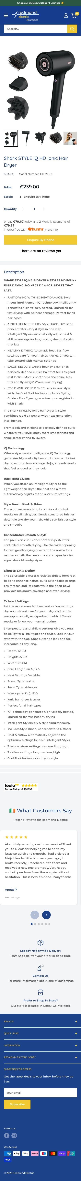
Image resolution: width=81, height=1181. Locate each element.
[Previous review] (34, 915)
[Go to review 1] (32, 924)
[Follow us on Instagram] (14, 1135)
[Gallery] (40, 94)
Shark (8, 173)
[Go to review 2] (35, 924)
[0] (73, 15)
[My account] (66, 15)
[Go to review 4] (42, 924)
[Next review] (46, 915)
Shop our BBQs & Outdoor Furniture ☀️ (40, 2)
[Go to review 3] (39, 924)
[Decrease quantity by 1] (24, 209)
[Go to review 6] (49, 924)
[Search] (72, 29)
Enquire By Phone (40, 240)
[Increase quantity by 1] (45, 209)
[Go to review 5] (46, 924)
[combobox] (35, 29)
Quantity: (10, 209)
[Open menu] (6, 15)
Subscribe (17, 1104)
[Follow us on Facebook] (6, 1135)
